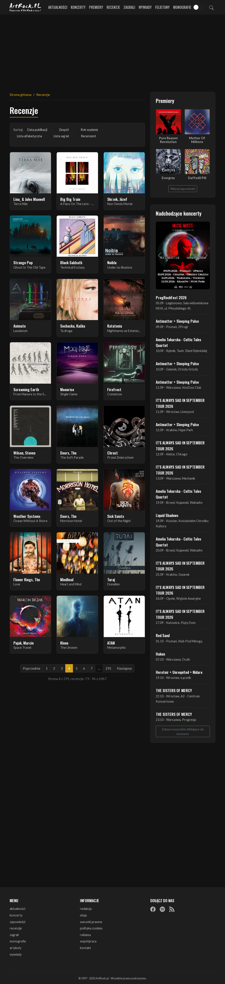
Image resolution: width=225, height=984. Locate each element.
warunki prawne (91, 922)
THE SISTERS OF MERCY (174, 690)
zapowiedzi (17, 922)
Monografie (182, 7)
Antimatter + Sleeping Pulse (177, 321)
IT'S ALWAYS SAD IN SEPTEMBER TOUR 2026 (180, 403)
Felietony (162, 7)
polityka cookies (91, 928)
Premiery (96, 7)
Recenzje (113, 7)
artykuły (15, 948)
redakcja (86, 909)
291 (108, 668)
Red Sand (163, 635)
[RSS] (171, 909)
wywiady (16, 954)
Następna (124, 668)
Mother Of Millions (197, 140)
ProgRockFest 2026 (171, 297)
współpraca (88, 941)
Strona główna (20, 94)
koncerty (16, 915)
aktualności (17, 909)
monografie (18, 941)
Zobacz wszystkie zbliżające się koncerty (183, 731)
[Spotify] (162, 909)
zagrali (14, 935)
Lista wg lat (61, 136)
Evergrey (168, 178)
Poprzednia (31, 668)
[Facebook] (153, 909)
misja (83, 915)
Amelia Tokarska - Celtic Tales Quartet (178, 342)
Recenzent (88, 136)
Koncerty (78, 7)
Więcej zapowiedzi (182, 189)
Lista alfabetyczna (29, 136)
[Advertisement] (112, 50)
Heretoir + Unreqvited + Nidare (179, 672)
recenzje (16, 928)
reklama (85, 935)
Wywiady (145, 7)
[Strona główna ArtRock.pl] (25, 7)
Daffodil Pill (197, 178)
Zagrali (129, 7)
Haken (160, 654)
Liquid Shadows (167, 515)
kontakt (85, 948)
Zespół (64, 130)
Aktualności (57, 7)
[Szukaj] (211, 7)
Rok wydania (89, 130)
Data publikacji (37, 130)
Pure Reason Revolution (168, 140)
